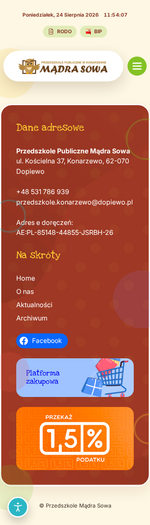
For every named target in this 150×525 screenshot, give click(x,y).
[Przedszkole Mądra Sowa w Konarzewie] (63, 66)
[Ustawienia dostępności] (18, 507)
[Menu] (137, 66)
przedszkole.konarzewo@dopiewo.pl (74, 202)
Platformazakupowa (43, 377)
